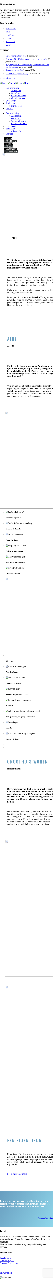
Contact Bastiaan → (9, 1263)
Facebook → (6, 1258)
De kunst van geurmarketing (17, 73)
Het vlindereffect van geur (16, 56)
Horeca (8, 38)
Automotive (10, 42)
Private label (11, 28)
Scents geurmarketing (14, 70)
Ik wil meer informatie (17, 1174)
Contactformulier (45, 1218)
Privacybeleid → (7, 1273)
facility (8, 45)
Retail (8, 32)
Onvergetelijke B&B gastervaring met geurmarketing (26, 59)
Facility (9, 144)
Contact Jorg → (7, 1260)
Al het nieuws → (7, 78)
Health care (10, 35)
